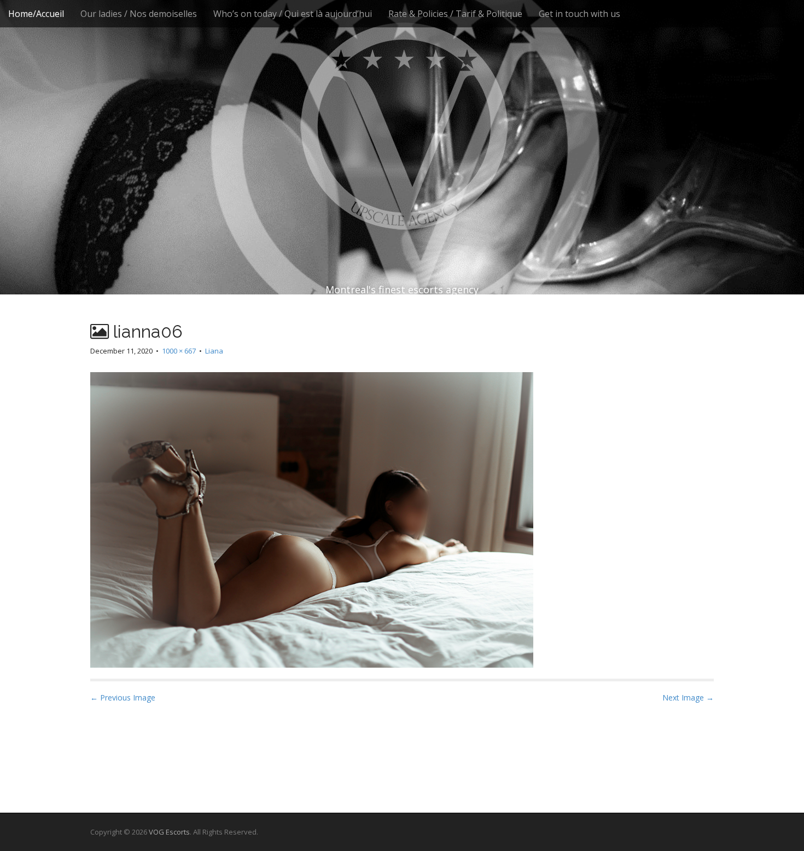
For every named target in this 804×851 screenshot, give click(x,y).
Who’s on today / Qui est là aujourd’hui (292, 14)
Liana (214, 351)
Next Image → (688, 697)
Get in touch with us (579, 14)
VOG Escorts (169, 832)
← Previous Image (122, 697)
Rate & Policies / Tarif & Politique (455, 14)
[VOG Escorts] (402, 125)
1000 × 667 (179, 351)
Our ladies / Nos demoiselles (138, 14)
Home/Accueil (36, 14)
